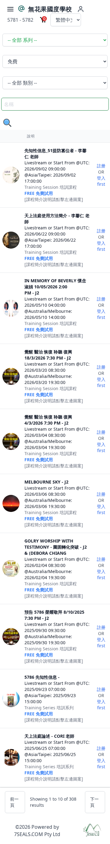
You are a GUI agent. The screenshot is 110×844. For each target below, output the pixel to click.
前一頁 (14, 802)
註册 (101, 166)
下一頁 (94, 802)
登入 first (101, 181)
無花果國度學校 (50, 9)
